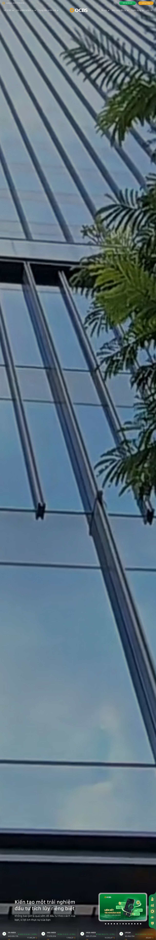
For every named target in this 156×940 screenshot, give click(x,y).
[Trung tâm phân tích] (152, 923)
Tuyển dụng (136, 10)
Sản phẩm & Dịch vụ (25, 10)
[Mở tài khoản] (152, 899)
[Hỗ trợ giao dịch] (152, 917)
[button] (105, 924)
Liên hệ (149, 10)
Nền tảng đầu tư (119, 10)
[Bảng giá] (152, 905)
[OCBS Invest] (152, 911)
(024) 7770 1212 (18, 3)
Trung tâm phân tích (47, 10)
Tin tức (104, 10)
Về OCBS (7, 10)
